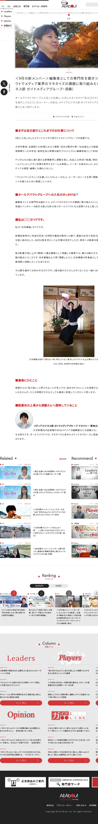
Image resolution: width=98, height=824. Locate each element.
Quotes (7, 20)
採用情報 (92, 805)
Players (7, 16)
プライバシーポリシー (65, 805)
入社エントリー (79, 116)
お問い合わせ (81, 805)
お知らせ (17, 6)
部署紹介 (8, 25)
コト (9, 6)
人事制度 (76, 523)
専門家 (26, 6)
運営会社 (50, 805)
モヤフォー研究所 (39, 6)
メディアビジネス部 (62, 116)
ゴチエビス (88, 594)
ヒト (3, 6)
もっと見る (21, 702)
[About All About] (69, 4)
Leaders (8, 11)
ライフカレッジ (6, 594)
